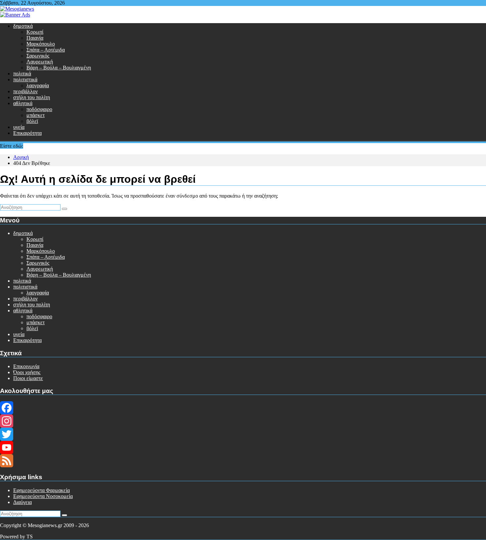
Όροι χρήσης (26, 372)
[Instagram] (243, 421)
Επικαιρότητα (27, 133)
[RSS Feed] (243, 460)
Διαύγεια (22, 502)
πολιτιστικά (25, 79)
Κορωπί (34, 32)
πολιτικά (22, 73)
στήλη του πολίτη (31, 97)
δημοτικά (23, 26)
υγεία (18, 127)
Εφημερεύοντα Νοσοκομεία (43, 496)
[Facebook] (243, 407)
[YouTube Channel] (243, 447)
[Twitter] (243, 434)
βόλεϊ (32, 121)
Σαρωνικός (37, 55)
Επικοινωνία (26, 366)
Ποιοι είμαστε (28, 378)
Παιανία (34, 38)
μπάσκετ (35, 115)
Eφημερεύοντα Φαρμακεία (41, 490)
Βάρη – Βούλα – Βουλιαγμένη (58, 67)
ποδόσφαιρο (39, 109)
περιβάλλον (25, 91)
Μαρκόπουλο (40, 44)
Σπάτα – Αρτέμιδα (45, 50)
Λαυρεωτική (39, 61)
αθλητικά (22, 103)
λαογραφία (37, 85)
